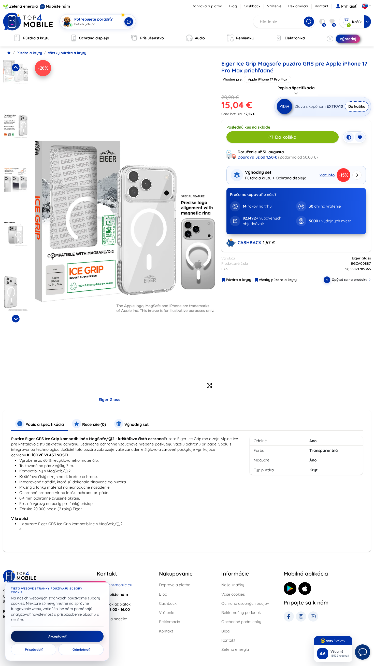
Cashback (252, 6)
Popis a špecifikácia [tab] (44, 424)
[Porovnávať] (349, 137)
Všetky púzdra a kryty (67, 53)
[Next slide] (15, 318)
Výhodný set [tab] (136, 424)
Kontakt (321, 6)
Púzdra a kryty (29, 53)
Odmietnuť (81, 649)
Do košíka (356, 106)
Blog (233, 6)
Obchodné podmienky (241, 621)
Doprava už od (257, 157)
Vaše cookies (233, 594)
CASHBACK (250, 242)
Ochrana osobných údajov (245, 603)
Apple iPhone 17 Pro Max (267, 79)
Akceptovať (57, 636)
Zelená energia (23, 6)
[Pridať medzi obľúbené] (360, 137)
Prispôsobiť (33, 649)
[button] (15, 85)
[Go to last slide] (15, 67)
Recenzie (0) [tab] (93, 424)
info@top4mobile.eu (114, 584)
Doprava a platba (207, 6)
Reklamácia (298, 6)
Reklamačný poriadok (241, 612)
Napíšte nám (58, 6)
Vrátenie (274, 6)
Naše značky (232, 584)
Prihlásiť (348, 6)
